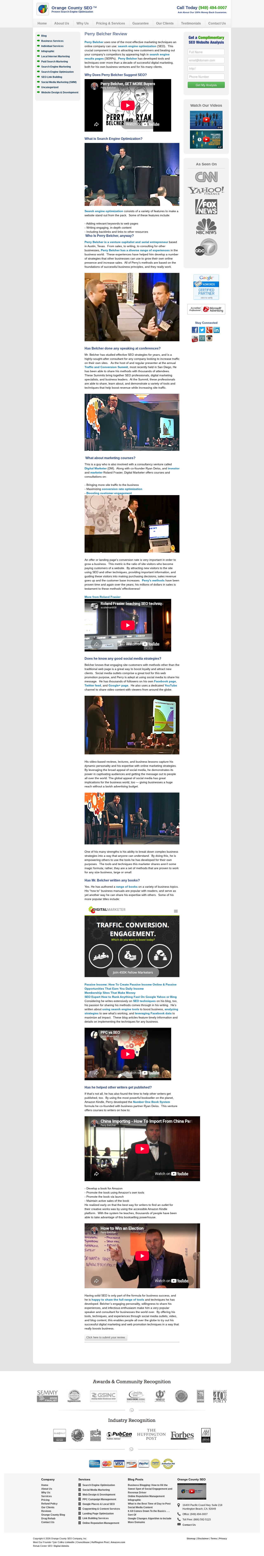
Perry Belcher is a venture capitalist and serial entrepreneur (126, 242)
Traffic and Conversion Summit (106, 367)
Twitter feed (93, 685)
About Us (61, 23)
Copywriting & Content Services (101, 1508)
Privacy (223, 1538)
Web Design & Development (98, 1494)
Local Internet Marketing (55, 56)
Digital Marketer (96, 468)
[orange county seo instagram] (209, 340)
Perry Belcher (94, 42)
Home (42, 23)
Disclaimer (203, 1538)
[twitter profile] (202, 332)
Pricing (45, 1500)
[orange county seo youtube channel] (195, 341)
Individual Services (52, 46)
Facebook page (165, 681)
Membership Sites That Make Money (110, 992)
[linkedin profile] (216, 332)
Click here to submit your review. (105, 1337)
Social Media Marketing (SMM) (59, 82)
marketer (96, 472)
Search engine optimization (104, 211)
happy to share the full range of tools (118, 1299)
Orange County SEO (74, 8)
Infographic (47, 51)
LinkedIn (69, 1542)
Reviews (46, 1511)
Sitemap (191, 1538)
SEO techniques (144, 1001)
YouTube (171, 685)
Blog (44, 35)
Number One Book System (151, 1102)
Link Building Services (95, 1518)
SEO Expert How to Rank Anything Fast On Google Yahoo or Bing (131, 996)
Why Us (83, 23)
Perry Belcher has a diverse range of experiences (135, 250)
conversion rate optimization (122, 489)
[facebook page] (195, 332)
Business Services (52, 41)
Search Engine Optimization (57, 71)
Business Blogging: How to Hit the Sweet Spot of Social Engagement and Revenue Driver (150, 1489)
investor (173, 468)
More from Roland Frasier (102, 597)
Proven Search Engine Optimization (72, 12)
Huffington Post (100, 1542)
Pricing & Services (110, 23)
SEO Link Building (51, 77)
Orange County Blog (53, 1514)
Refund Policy (49, 1503)
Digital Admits (61, 1546)
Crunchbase (83, 1542)
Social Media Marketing (96, 1489)
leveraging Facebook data (153, 1013)
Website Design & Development (59, 92)
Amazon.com (118, 1542)
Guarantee (140, 23)
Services (46, 1496)
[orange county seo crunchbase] (202, 340)
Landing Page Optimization (98, 1513)
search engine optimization (137, 46)
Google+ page (118, 685)
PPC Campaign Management (99, 1499)
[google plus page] (209, 332)
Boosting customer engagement (109, 493)
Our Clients (165, 23)
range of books (127, 886)
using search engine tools (121, 1009)
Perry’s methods (153, 580)
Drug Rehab (48, 1518)
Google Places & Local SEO (98, 1504)
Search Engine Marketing (56, 66)
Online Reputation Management (100, 1523)
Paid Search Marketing (54, 61)
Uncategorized (49, 87)
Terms (214, 1538)
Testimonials (191, 23)
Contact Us (217, 23)
